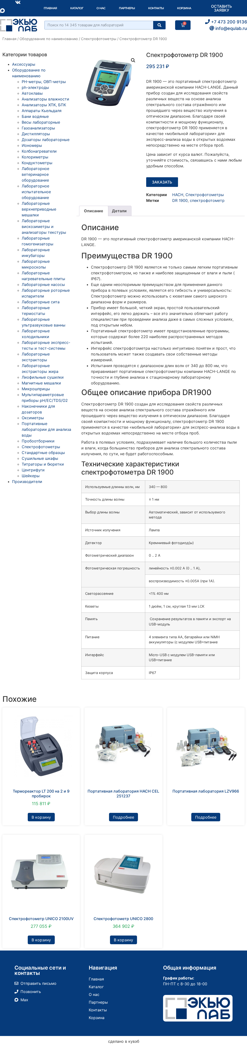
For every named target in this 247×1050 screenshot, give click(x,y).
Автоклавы (32, 93)
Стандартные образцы (43, 452)
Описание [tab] (93, 210)
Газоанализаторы (38, 128)
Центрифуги (33, 470)
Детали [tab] (119, 210)
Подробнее (123, 817)
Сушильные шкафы (40, 458)
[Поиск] (159, 25)
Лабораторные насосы (43, 284)
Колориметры (35, 157)
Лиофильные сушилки (43, 377)
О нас (100, 8)
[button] (133, 60)
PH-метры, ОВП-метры (44, 81)
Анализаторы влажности (45, 99)
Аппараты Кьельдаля (42, 110)
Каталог (76, 8)
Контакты (156, 8)
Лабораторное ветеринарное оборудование (35, 174)
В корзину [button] (41, 817)
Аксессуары (23, 64)
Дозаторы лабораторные (45, 139)
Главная (50, 8)
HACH (177, 194)
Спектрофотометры (98, 39)
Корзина (184, 8)
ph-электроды (35, 87)
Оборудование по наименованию (49, 39)
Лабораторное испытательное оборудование (36, 192)
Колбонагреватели (39, 151)
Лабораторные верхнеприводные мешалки (39, 209)
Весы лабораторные (41, 122)
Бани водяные (35, 116)
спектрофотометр (207, 200)
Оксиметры (33, 417)
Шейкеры (31, 475)
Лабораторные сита (41, 301)
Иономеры (32, 145)
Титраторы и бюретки (43, 464)
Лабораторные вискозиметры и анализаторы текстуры (44, 226)
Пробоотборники (38, 441)
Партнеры (127, 8)
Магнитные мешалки (41, 383)
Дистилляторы (36, 133)
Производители (27, 481)
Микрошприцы (36, 388)
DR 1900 (180, 200)
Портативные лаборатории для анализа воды (46, 429)
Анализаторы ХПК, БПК (44, 104)
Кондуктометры (37, 162)
